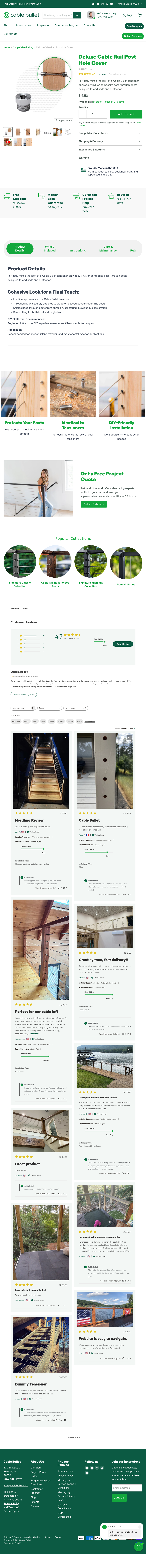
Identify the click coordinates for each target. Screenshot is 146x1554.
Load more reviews (73, 1437)
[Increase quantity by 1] (103, 114)
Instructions (24, 25)
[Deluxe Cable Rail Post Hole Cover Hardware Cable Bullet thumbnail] (7, 132)
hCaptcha (9, 1499)
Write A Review (123, 644)
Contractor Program (67, 25)
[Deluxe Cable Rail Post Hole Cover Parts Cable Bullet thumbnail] (17, 132)
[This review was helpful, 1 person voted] (123, 1280)
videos (79, 721)
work (43, 721)
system (61, 721)
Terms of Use (65, 1471)
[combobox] (49, 708)
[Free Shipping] (21, 203)
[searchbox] (21, 708)
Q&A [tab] (25, 608)
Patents (35, 1501)
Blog (33, 1497)
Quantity (83, 107)
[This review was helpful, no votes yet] (59, 888)
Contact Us (10, 33)
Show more (90, 721)
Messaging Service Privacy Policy (66, 1496)
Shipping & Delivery (32, 1537)
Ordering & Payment (12, 1537)
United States (129, 4)
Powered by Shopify (13, 1543)
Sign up (119, 1497)
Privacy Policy (65, 1475)
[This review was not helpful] (128, 1358)
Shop (7, 25)
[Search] (77, 15)
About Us (90, 25)
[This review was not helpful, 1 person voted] (65, 1420)
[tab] (20, 248)
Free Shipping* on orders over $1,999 (22, 4)
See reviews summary (118, 74)
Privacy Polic (11, 1503)
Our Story (36, 1467)
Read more (34, 1033)
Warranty (58, 1537)
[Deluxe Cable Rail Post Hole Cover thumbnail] (7, 141)
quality (26, 721)
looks (35, 721)
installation (16, 721)
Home (7, 47)
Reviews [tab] (15, 608)
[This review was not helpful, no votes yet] (64, 888)
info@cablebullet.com (16, 1485)
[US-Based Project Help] (90, 203)
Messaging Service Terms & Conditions (67, 1484)
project (70, 721)
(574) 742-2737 (105, 16)
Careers (35, 1506)
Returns (48, 1537)
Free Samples (134, 26)
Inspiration (43, 25)
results (51, 721)
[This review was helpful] (123, 1358)
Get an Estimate (133, 36)
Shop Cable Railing (23, 47)
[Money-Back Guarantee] (55, 203)
